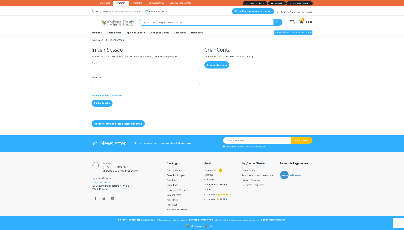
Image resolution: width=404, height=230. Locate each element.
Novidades (197, 32)
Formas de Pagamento (294, 163)
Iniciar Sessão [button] (305, 12)
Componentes (174, 194)
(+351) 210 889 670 (103, 11)
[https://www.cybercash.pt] (117, 22)
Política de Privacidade (215, 184)
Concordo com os (245, 146)
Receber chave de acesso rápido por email (118, 123)
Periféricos (172, 204)
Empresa (208, 174)
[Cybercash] (188, 226)
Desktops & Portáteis (177, 189)
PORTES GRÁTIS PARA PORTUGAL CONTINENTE (293, 32)
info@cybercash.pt (158, 11)
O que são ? (217, 194)
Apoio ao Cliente (136, 32)
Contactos (209, 179)
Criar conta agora (217, 64)
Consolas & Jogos (176, 175)
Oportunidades (174, 170)
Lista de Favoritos (251, 180)
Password (96, 77)
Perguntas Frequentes (253, 184)
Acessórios (172, 199)
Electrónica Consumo (177, 209)
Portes (207, 189)
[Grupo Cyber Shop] (211, 226)
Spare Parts (172, 184)
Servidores (172, 180)
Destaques (180, 32)
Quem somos (114, 32)
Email (94, 63)
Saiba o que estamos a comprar (255, 11)
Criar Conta (290, 12)
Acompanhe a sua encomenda (257, 175)
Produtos (97, 32)
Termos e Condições (255, 146)
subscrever (301, 140)
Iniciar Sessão (102, 103)
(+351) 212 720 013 (222, 219)
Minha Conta (248, 170)
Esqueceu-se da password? (107, 95)
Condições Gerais (159, 32)
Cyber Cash (97, 39)
